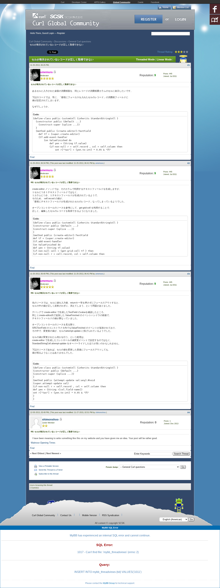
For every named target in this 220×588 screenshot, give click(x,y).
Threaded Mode (145, 59)
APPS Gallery (100, 2)
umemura (99, 163)
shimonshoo (101, 412)
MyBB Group (109, 583)
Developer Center (79, 2)
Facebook (155, 2)
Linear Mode (164, 59)
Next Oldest (38, 453)
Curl (62, 2)
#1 (188, 65)
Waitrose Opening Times (43, 442)
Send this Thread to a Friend (50, 470)
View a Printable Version (49, 466)
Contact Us (66, 515)
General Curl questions (79, 41)
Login (51, 33)
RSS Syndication (110, 515)
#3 (188, 274)
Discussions (60, 41)
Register (61, 33)
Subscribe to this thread (48, 474)
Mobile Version (89, 515)
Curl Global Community (40, 41)
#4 (188, 412)
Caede (140, 2)
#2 (188, 163)
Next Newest (52, 453)
